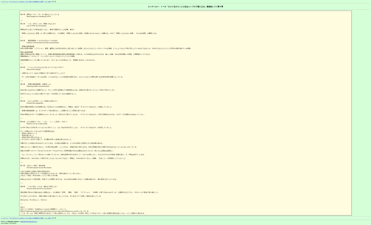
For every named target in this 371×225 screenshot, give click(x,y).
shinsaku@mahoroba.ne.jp (28, 221)
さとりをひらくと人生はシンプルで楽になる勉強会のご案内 (26, 1)
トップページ (4, 1)
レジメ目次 (48, 1)
